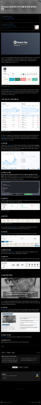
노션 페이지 (11, 89)
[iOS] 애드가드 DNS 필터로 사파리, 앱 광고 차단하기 (29, 358)
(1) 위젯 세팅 (4, 143)
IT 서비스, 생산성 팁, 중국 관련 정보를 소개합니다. (9, 375)
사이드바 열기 (1, 1)
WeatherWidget (4, 233)
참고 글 (2, 346)
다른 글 (26, 367)
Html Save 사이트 (13, 251)
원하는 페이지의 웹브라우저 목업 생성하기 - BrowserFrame (11, 358)
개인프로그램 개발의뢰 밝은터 (8, 18)
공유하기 (20, 367)
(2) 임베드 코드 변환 (6, 172)
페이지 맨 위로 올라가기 (39, 402)
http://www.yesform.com (6, 24)
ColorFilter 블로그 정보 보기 (39, 1)
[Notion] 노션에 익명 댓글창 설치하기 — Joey (28, 360)
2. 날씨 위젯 (4, 216)
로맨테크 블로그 (1, 402)
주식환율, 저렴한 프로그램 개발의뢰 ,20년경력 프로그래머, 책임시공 (13, 19)
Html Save (19, 176)
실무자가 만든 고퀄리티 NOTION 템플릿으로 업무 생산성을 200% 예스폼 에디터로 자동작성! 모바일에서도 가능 (16, 28)
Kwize (2, 301)
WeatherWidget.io (14, 227)
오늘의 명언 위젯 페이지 (5, 309)
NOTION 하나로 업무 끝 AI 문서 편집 (9, 25)
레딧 (2, 57)
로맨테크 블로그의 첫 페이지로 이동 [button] (20, 1)
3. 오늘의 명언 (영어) (7, 275)
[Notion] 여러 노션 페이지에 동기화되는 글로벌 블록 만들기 (11, 360)
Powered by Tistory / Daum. (7, 402)
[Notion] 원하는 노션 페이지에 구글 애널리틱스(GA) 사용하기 (11, 361)
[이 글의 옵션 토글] (5, 352)
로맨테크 (4, 374)
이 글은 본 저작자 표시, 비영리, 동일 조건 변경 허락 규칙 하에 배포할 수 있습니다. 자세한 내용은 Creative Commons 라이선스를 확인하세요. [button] (38, 353)
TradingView (3, 136)
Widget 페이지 (10, 145)
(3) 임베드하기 (5, 198)
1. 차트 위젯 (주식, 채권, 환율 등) (10, 99)
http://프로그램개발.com (6, 16)
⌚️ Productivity (9, 10)
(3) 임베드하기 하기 (6, 340)
